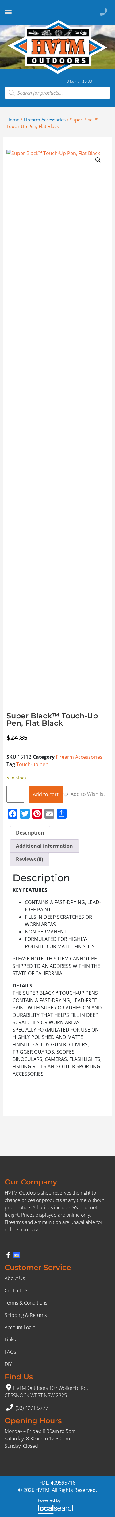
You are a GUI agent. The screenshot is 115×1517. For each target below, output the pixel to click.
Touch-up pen (32, 764)
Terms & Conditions (26, 1302)
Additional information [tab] (44, 845)
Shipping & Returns (26, 1315)
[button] (98, 159)
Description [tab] (30, 832)
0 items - (79, 81)
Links (10, 1339)
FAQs (10, 1351)
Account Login (20, 1327)
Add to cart (46, 794)
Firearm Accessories (45, 119)
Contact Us (16, 1290)
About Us (15, 1278)
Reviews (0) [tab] (29, 859)
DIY (8, 1364)
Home (12, 119)
